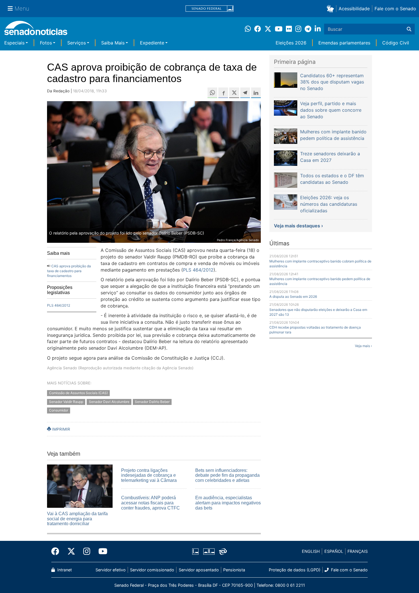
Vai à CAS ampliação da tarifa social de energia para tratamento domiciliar (77, 518)
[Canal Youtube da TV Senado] (100, 551)
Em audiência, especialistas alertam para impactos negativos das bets (228, 502)
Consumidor (58, 410)
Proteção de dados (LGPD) (294, 569)
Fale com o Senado (395, 8)
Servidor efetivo (110, 569)
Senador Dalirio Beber (152, 402)
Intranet (64, 569)
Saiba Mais (113, 43)
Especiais (14, 43)
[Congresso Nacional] (209, 551)
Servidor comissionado (152, 569)
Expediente (152, 43)
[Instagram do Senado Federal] (86, 551)
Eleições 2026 (291, 43)
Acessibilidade (354, 8)
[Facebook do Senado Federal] (57, 551)
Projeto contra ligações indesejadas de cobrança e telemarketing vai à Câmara (149, 475)
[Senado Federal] (209, 8)
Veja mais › (363, 346)
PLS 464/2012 (58, 305)
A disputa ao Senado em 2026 (293, 296)
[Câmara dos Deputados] (195, 551)
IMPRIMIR (60, 429)
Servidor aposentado (199, 569)
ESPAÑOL (333, 551)
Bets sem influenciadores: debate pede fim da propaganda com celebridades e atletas (227, 475)
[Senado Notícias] (35, 30)
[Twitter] (71, 551)
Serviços (76, 43)
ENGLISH (311, 551)
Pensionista (234, 569)
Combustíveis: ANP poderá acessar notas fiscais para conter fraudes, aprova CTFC (150, 502)
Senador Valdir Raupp (66, 402)
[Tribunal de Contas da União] (223, 551)
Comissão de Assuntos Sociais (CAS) (78, 393)
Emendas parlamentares (344, 43)
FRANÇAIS (357, 551)
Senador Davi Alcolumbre (109, 402)
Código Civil (395, 43)
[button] (331, 8)
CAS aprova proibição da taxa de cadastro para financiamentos (69, 271)
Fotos (46, 43)
